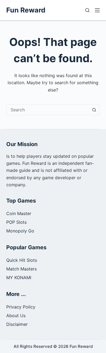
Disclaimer (17, 324)
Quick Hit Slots (21, 260)
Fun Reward (25, 10)
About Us (16, 315)
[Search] (87, 10)
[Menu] (97, 10)
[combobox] (48, 109)
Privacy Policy (20, 307)
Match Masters (21, 269)
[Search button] (94, 110)
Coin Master (18, 213)
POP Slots (16, 222)
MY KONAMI (18, 277)
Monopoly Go (20, 231)
